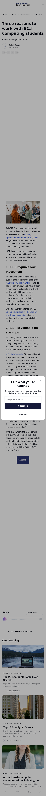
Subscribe (23, 406)
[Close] (41, 380)
